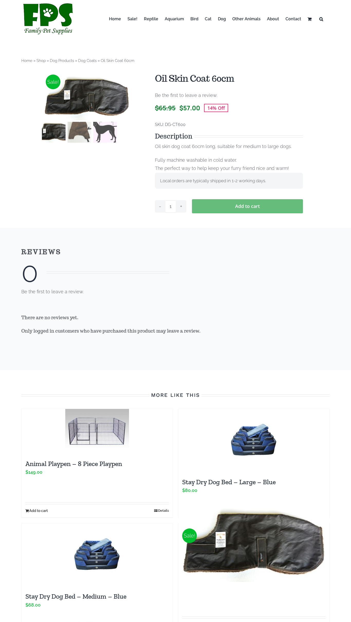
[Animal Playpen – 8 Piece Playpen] (97, 431)
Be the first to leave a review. (186, 95)
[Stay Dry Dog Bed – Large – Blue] (253, 441)
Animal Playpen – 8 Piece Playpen (73, 464)
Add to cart (247, 206)
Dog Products (62, 60)
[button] (321, 19)
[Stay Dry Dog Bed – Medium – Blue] (97, 555)
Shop (41, 60)
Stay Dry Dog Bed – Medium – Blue (75, 596)
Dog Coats (87, 60)
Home (26, 60)
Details (163, 511)
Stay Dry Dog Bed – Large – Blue (229, 482)
